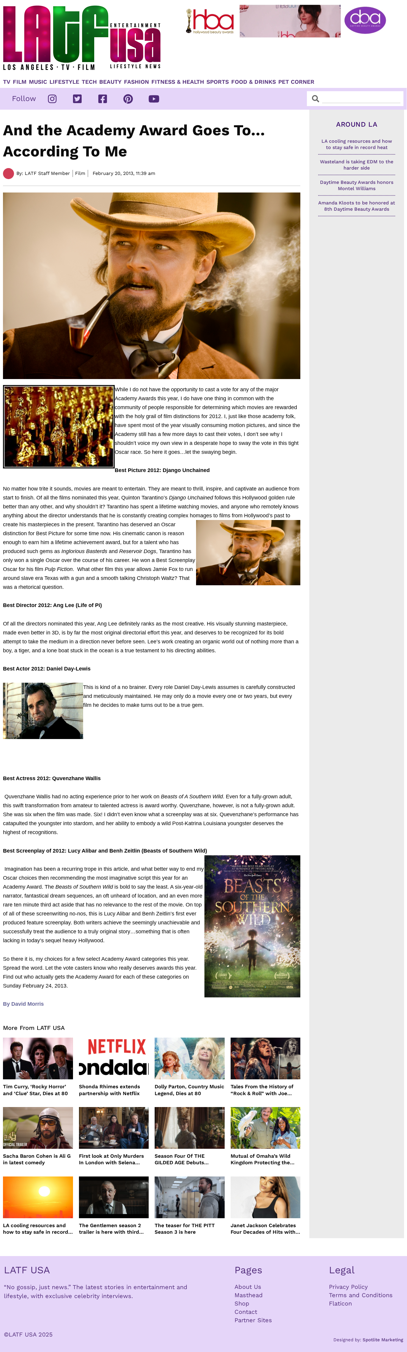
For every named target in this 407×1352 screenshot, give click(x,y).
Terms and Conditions (361, 1295)
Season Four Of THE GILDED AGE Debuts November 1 (180, 1159)
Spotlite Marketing (383, 1339)
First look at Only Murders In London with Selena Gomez (111, 1159)
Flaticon (340, 1303)
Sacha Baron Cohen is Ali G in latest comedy (37, 1159)
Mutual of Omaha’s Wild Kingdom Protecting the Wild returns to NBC (261, 1159)
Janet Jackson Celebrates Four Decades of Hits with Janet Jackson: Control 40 (264, 1228)
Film (20, 82)
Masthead (248, 1295)
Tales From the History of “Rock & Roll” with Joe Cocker (262, 1090)
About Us (247, 1286)
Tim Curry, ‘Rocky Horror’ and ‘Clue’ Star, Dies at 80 (35, 1090)
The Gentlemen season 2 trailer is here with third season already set (110, 1228)
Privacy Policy (348, 1286)
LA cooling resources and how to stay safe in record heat (35, 1228)
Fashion (136, 82)
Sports (217, 82)
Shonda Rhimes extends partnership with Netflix (109, 1090)
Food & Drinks (253, 82)
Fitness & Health (177, 82)
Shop (241, 1303)
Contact (245, 1311)
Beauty (110, 82)
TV (6, 82)
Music (38, 82)
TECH (89, 82)
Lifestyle (64, 82)
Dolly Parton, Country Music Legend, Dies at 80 (189, 1090)
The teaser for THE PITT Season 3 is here (185, 1228)
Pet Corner (296, 82)
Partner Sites (253, 1320)
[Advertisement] (287, 56)
